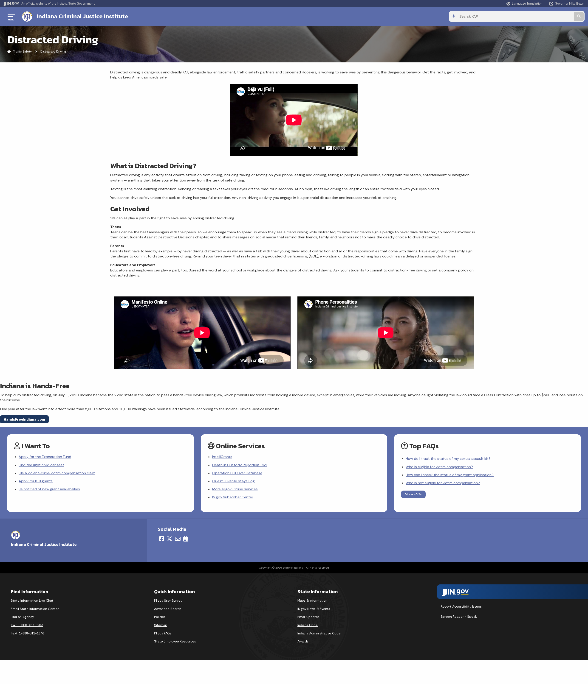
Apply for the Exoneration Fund (45, 456)
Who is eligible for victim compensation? (439, 466)
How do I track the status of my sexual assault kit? (448, 458)
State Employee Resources (175, 641)
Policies (160, 617)
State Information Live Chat (32, 600)
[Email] (178, 539)
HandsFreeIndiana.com (24, 419)
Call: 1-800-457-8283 (27, 625)
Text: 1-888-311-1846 (27, 633)
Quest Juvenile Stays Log (233, 481)
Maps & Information (312, 600)
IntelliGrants (222, 456)
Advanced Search (167, 609)
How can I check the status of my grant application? (450, 474)
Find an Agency (22, 617)
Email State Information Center (35, 609)
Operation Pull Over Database (237, 473)
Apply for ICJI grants (36, 481)
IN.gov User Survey (168, 600)
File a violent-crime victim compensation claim (57, 473)
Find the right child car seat (41, 465)
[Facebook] (161, 539)
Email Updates (308, 617)
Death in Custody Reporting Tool (239, 465)
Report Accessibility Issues (461, 606)
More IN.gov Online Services (235, 489)
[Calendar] (185, 539)
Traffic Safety (22, 51)
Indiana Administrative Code (319, 633)
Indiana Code (307, 625)
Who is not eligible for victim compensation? (443, 482)
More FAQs (413, 494)
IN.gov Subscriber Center (232, 497)
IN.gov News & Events (313, 609)
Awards (302, 641)
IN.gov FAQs (162, 633)
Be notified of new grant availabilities (49, 489)
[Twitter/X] (169, 539)
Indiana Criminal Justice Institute (82, 16)
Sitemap (160, 625)
